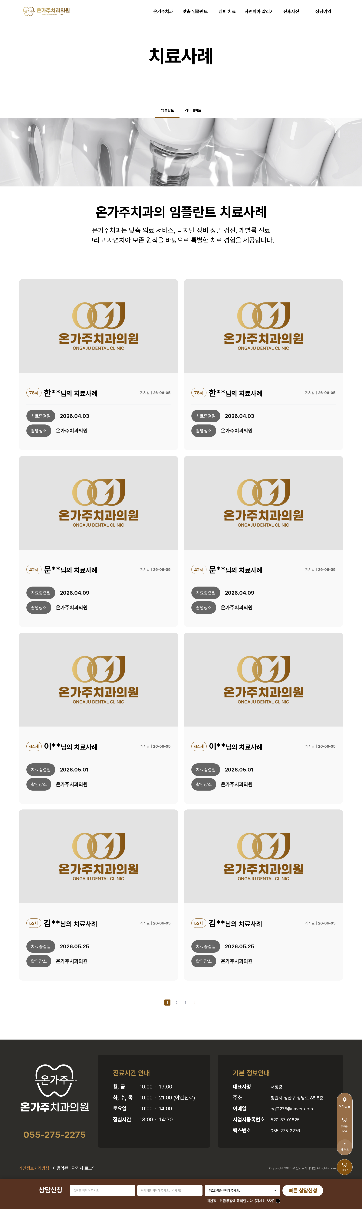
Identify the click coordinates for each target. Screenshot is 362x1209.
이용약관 (60, 1168)
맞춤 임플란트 (195, 11)
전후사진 (291, 11)
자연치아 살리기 (259, 11)
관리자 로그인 (84, 1168)
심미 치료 (227, 11)
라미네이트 (193, 110)
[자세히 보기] (265, 1200)
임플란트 (167, 110)
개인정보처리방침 (34, 1168)
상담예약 (323, 11)
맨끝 (195, 1003)
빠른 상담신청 (302, 1190)
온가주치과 (163, 11)
